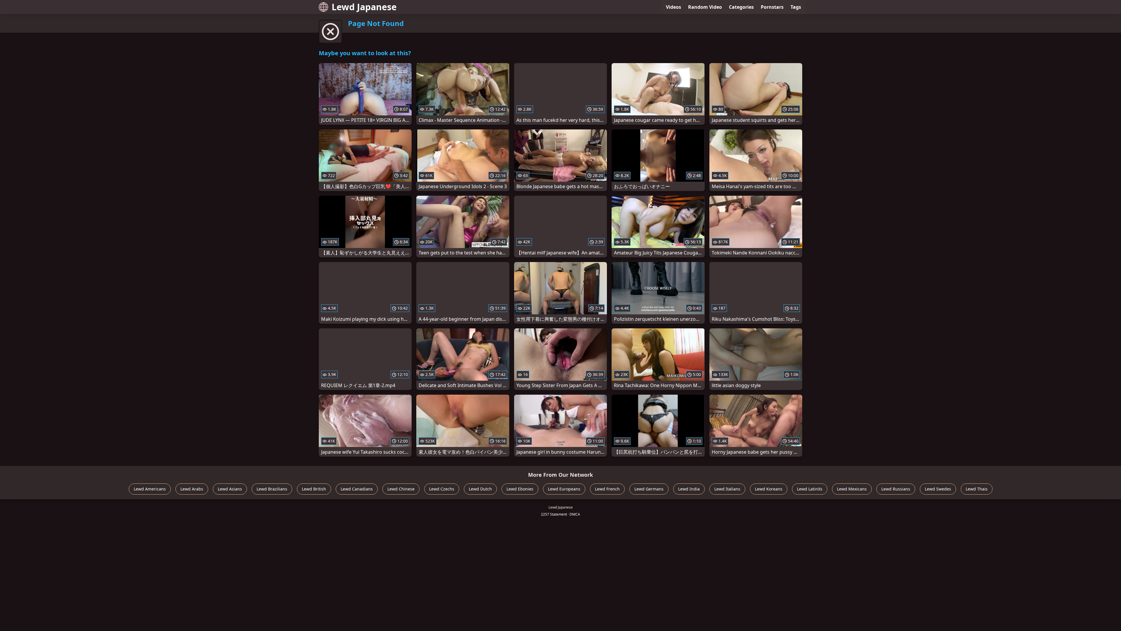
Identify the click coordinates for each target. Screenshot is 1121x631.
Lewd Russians (895, 489)
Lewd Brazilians (272, 489)
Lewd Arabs (191, 489)
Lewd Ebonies (519, 489)
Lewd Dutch (480, 489)
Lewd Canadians (357, 489)
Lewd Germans (649, 489)
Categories (741, 7)
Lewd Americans (150, 489)
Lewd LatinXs (809, 489)
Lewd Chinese (401, 489)
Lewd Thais (977, 489)
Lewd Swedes (938, 489)
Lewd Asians (230, 489)
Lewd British (314, 489)
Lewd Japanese (364, 7)
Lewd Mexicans (852, 489)
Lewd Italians (727, 489)
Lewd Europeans (564, 489)
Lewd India (689, 489)
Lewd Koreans (768, 489)
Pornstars (772, 7)
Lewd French (607, 489)
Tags (796, 7)
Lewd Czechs (441, 489)
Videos (673, 7)
